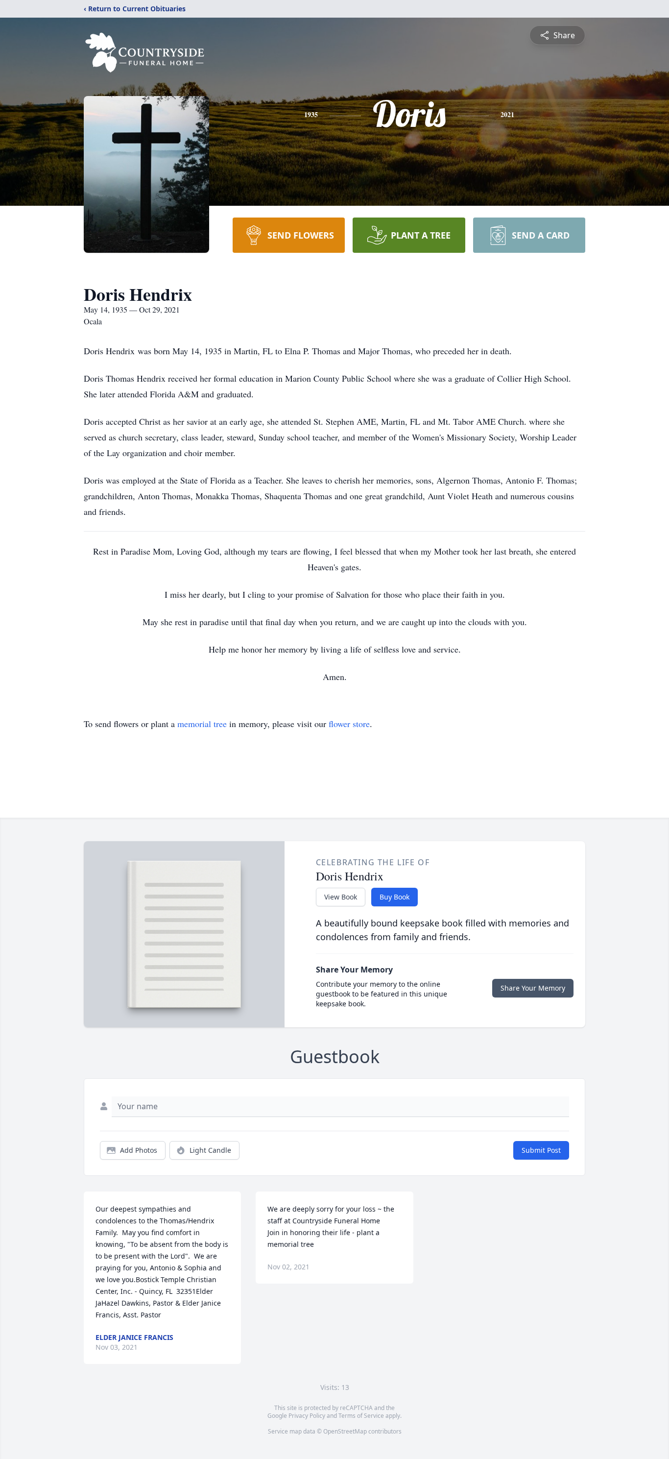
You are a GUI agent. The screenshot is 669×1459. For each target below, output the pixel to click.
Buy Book (394, 896)
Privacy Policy (306, 1415)
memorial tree (202, 724)
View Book (340, 896)
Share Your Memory (533, 988)
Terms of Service (361, 1415)
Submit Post (541, 1150)
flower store (349, 724)
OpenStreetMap (345, 1431)
